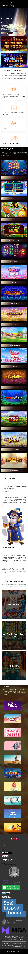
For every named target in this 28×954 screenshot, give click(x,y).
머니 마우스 (14, 177)
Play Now (6, 33)
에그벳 (8, 951)
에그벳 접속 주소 (20, 951)
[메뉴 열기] (21, 4)
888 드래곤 (14, 219)
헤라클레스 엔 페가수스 (14, 198)
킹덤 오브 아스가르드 (14, 261)
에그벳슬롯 (13, 951)
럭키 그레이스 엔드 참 (14, 240)
